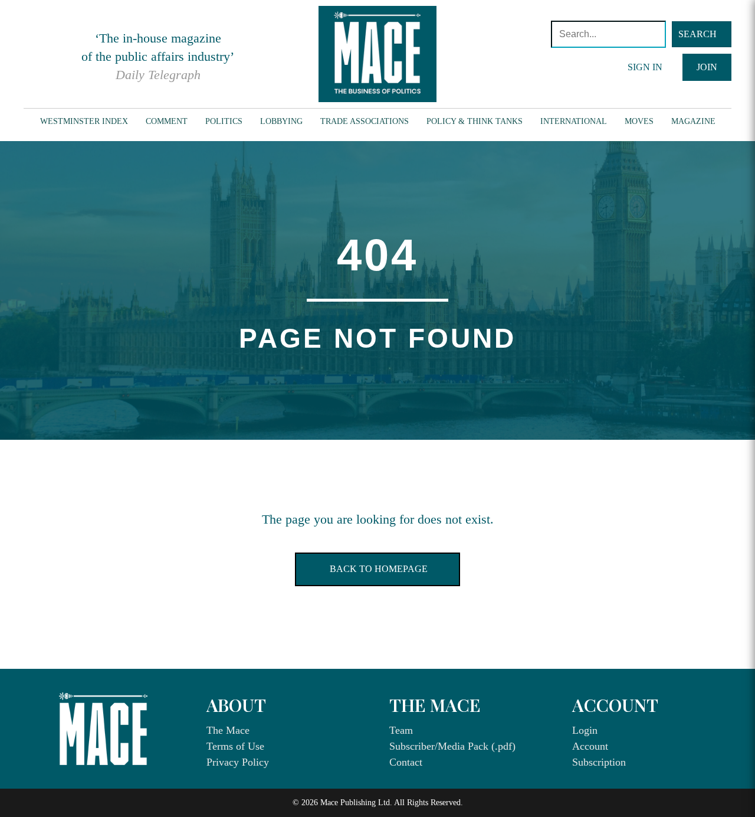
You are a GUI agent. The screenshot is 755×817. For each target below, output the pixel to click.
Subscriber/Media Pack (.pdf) (452, 746)
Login (585, 730)
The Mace (228, 730)
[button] (701, 34)
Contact (405, 762)
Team (401, 730)
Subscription (599, 762)
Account (590, 746)
